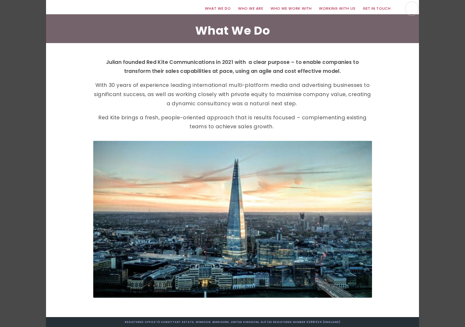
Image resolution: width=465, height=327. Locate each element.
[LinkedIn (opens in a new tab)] (411, 8)
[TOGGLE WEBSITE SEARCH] (399, 8)
